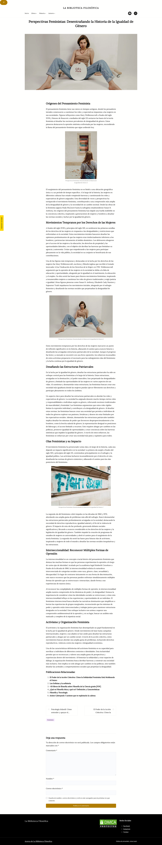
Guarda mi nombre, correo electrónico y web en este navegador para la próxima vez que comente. (79, 799)
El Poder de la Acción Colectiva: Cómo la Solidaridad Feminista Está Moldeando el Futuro (100, 711)
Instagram (126, 829)
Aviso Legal (133, 841)
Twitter (126, 832)
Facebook (126, 826)
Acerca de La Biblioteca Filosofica (38, 841)
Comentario (51, 750)
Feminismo (50, 720)
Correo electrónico (54, 788)
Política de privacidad (122, 841)
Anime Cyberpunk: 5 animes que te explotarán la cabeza (73, 695)
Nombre (50, 779)
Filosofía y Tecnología (59, 692)
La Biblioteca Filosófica (81, 8)
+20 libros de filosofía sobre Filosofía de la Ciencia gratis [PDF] (75, 686)
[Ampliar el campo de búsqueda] (3, 2)
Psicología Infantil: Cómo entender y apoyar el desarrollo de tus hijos (61, 711)
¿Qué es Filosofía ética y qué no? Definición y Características (74, 689)
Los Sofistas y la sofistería (60, 683)
